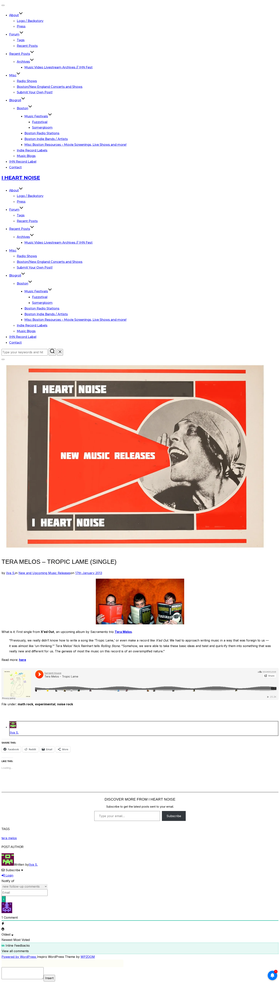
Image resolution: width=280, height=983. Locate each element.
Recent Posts (27, 46)
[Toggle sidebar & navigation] (3, 359)
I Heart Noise (21, 178)
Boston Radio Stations (41, 133)
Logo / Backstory (30, 21)
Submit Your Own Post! (35, 92)
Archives (23, 61)
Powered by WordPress (19, 957)
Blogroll (15, 100)
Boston (22, 108)
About (14, 15)
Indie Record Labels (32, 150)
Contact (15, 167)
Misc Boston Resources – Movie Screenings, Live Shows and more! (75, 144)
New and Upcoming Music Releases (44, 573)
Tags (21, 40)
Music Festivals (36, 116)
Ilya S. (10, 573)
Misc (12, 75)
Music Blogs (26, 156)
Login (9, 875)
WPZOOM (88, 957)
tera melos (9, 838)
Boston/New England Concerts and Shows (49, 87)
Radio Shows (27, 81)
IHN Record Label (22, 161)
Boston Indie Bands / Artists (46, 139)
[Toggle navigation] (3, 5)
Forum (14, 34)
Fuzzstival (39, 122)
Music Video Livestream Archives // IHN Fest (58, 67)
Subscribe (173, 816)
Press (21, 26)
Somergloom (42, 127)
